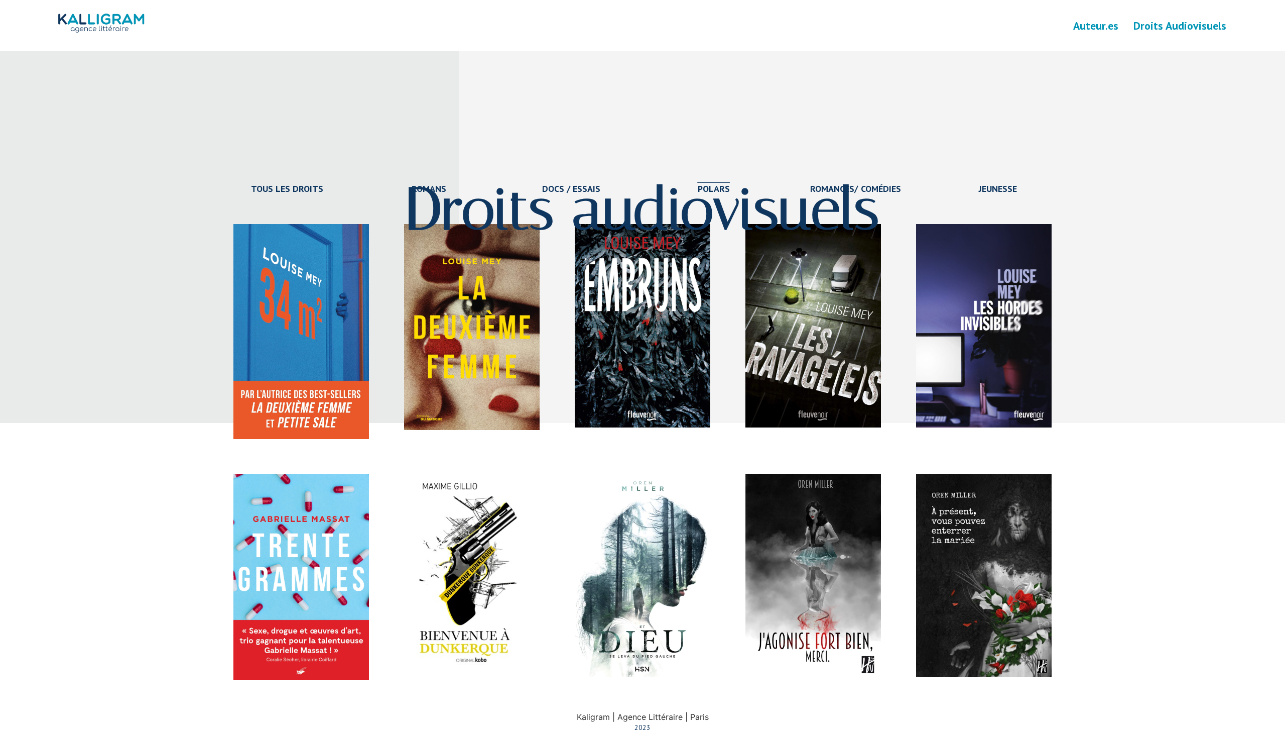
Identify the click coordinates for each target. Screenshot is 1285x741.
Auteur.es (1095, 26)
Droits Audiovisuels (1179, 26)
